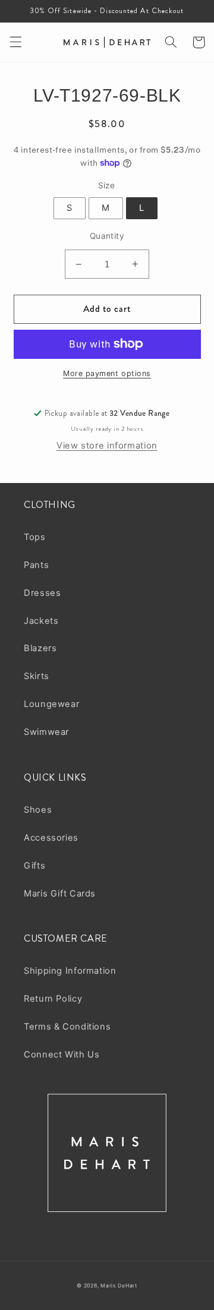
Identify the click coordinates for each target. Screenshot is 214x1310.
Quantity (107, 236)
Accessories (51, 837)
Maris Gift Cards (60, 893)
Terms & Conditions (67, 1026)
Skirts (36, 676)
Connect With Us (61, 1054)
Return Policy (53, 998)
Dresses (42, 593)
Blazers (40, 648)
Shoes (38, 809)
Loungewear (51, 704)
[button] (15, 42)
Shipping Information (70, 970)
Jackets (41, 620)
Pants (36, 565)
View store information (107, 445)
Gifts (34, 865)
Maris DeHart (118, 1286)
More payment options (107, 373)
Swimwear (46, 732)
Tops (35, 537)
